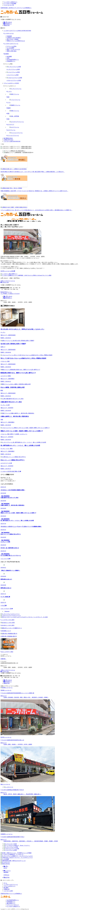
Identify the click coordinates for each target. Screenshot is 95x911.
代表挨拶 (9, 36)
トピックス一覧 (5, 558)
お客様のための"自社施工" (14, 37)
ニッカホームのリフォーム (17, 30)
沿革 (8, 58)
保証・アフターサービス (13, 49)
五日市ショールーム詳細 (7, 271)
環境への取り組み (11, 51)
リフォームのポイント (11, 83)
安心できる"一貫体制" (13, 39)
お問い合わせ (8, 22)
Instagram (6, 611)
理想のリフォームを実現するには (16, 40)
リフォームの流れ (11, 46)
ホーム (5, 883)
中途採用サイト (11, 61)
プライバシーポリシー (13, 904)
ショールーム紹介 (12, 141)
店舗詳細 (3, 658)
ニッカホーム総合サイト (10, 2)
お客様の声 (8, 139)
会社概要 (9, 56)
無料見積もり (8, 23)
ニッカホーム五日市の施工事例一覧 (10, 471)
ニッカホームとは (9, 33)
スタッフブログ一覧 (6, 608)
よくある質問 (10, 47)
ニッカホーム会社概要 (10, 3)
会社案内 (6, 53)
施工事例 (8, 138)
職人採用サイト (11, 903)
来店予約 (7, 25)
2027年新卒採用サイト (13, 59)
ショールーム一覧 (9, 5)
